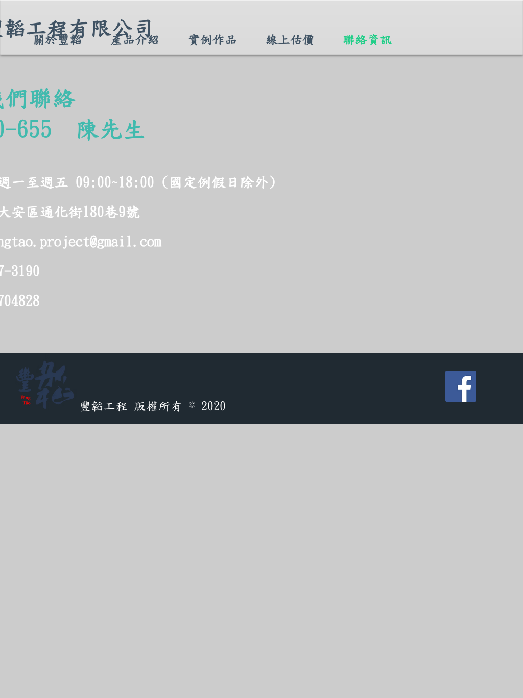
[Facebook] (460, 386)
